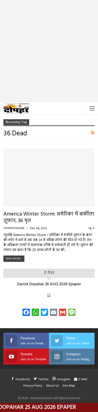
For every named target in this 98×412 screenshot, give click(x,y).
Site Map (69, 385)
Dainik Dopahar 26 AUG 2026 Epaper (49, 284)
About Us (52, 385)
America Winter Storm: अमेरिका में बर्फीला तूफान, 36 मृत (48, 217)
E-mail (83, 379)
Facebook (23, 379)
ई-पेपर (49, 273)
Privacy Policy (32, 385)
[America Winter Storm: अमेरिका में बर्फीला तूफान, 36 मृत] (49, 178)
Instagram (63, 379)
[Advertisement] (49, 51)
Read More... (14, 258)
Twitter (43, 379)
